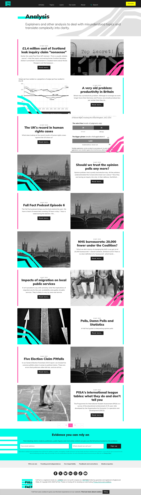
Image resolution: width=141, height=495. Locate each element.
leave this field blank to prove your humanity (8, 431)
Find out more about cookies (91, 492)
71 (70, 425)
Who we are (32, 464)
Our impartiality (70, 464)
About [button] (83, 5)
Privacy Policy (107, 453)
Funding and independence (51, 464)
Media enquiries (107, 464)
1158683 (60, 480)
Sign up (114, 446)
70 (66, 425)
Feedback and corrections (88, 464)
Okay (106, 492)
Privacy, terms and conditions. (102, 482)
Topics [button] (51, 5)
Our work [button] (72, 5)
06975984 (85, 480)
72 (75, 425)
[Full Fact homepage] (8, 4)
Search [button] (95, 5)
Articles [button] (41, 5)
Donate (131, 3)
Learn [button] (61, 5)
